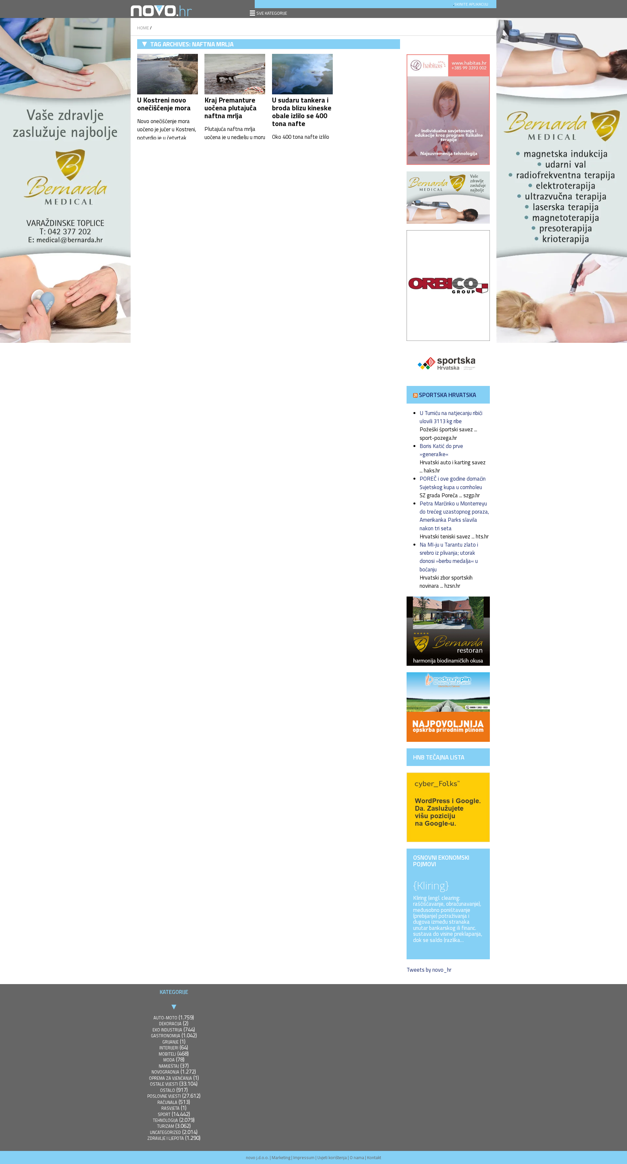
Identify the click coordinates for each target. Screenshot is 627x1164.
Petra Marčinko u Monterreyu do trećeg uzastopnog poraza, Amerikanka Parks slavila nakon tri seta (454, 516)
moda (169, 1060)
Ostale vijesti (164, 1084)
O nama (357, 1157)
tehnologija (165, 1120)
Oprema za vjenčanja (170, 1078)
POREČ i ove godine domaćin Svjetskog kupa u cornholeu (453, 482)
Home (143, 27)
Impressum (303, 1157)
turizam (165, 1126)
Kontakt (374, 1157)
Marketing (281, 1157)
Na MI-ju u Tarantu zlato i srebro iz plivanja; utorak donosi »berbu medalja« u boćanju (449, 557)
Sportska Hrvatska (447, 394)
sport (164, 1114)
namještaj (169, 1066)
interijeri (168, 1048)
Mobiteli (167, 1054)
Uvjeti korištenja (332, 1157)
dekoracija (170, 1024)
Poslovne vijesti (164, 1096)
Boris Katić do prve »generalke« (441, 450)
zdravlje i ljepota (165, 1138)
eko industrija (167, 1030)
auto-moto (165, 1018)
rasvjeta (170, 1108)
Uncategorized (165, 1132)
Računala (167, 1102)
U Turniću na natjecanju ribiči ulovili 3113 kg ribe (451, 417)
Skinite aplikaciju (471, 4)
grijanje (170, 1042)
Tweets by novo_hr (429, 969)
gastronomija (165, 1036)
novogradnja (165, 1072)
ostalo (167, 1090)
